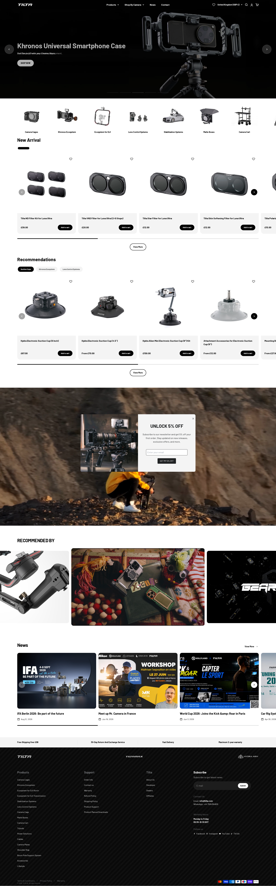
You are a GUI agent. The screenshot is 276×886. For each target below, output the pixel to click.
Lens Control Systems (27, 807)
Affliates (150, 796)
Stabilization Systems (26, 801)
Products (111, 4)
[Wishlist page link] (213, 4)
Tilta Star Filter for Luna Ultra (157, 218)
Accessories (22, 860)
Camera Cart (22, 823)
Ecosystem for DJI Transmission (31, 796)
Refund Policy (90, 796)
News (153, 4)
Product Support (91, 807)
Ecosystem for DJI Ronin (28, 790)
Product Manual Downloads (96, 812)
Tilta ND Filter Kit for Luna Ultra (36, 218)
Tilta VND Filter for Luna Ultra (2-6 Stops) (102, 218)
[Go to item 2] (125, 92)
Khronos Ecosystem (26, 785)
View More (138, 247)
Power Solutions (24, 833)
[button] (254, 192)
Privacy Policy (46, 881)
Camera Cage (23, 812)
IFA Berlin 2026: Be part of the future (40, 713)
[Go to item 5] (163, 92)
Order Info (88, 779)
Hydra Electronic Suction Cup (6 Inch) (40, 340)
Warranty (88, 790)
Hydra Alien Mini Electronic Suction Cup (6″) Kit (166, 340)
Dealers (149, 790)
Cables (20, 839)
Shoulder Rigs (23, 850)
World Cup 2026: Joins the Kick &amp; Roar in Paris (212, 713)
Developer (150, 785)
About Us (150, 779)
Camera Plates (23, 844)
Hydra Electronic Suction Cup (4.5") (100, 340)
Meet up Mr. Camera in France (117, 713)
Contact (165, 4)
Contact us (89, 785)
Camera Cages (23, 779)
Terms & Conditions (26, 881)
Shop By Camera (133, 4)
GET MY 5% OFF (167, 461)
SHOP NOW (25, 63)
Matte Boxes (22, 817)
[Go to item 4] (150, 92)
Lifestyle (21, 866)
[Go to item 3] (138, 92)
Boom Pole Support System (29, 855)
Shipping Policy (91, 801)
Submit (244, 786)
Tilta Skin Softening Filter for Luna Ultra (224, 218)
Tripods (20, 828)
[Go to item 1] (112, 92)
